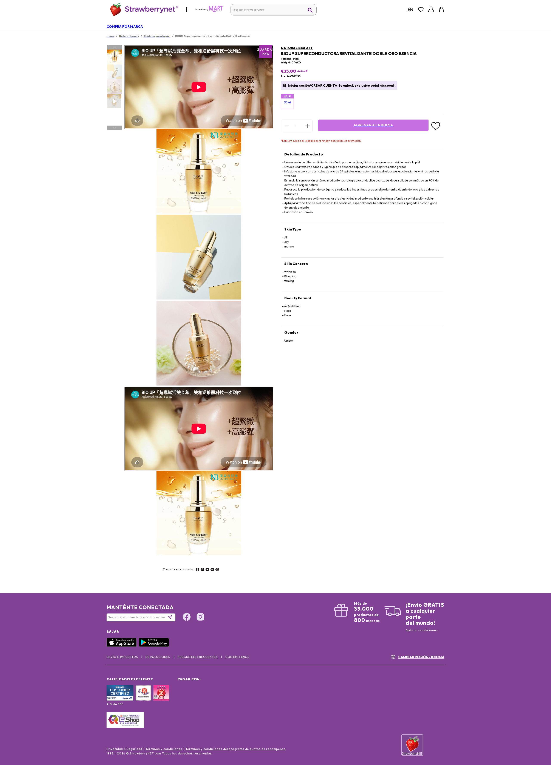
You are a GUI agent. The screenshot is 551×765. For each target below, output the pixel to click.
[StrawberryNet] (142, 9)
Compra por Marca (125, 26)
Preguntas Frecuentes (198, 657)
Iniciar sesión (299, 85)
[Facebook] (186, 617)
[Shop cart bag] (441, 9)
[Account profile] (431, 9)
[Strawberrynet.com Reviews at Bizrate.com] (120, 700)
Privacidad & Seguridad (124, 749)
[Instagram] (200, 617)
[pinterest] (202, 570)
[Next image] (114, 128)
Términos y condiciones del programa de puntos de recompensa (236, 749)
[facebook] (197, 570)
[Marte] (209, 11)
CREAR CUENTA (324, 85)
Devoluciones (157, 657)
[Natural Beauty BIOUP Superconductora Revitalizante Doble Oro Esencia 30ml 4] (114, 101)
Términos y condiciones (163, 749)
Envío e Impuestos (122, 657)
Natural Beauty (297, 48)
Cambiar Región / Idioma (421, 657)
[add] (307, 126)
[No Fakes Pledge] (161, 697)
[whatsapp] (217, 570)
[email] (212, 570)
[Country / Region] (410, 9)
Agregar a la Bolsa (373, 125)
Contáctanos (237, 657)
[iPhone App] (123, 646)
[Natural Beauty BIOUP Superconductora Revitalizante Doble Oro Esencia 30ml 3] (114, 86)
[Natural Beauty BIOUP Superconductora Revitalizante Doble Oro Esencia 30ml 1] (114, 57)
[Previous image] (114, 47)
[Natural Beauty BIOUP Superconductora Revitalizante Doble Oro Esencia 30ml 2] (114, 72)
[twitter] (207, 570)
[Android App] (155, 646)
